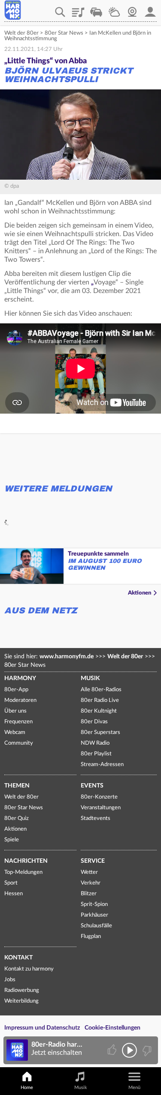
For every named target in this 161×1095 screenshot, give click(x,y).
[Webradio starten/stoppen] (129, 1050)
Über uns (15, 711)
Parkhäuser (94, 915)
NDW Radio (95, 743)
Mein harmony (150, 9)
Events (92, 786)
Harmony (20, 678)
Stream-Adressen (102, 764)
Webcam (132, 9)
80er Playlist (96, 754)
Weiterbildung (21, 1001)
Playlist (78, 9)
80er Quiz (16, 818)
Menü (134, 1087)
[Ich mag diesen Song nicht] (146, 1050)
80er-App (16, 690)
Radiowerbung (21, 990)
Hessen (13, 894)
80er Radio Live (100, 700)
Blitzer (89, 894)
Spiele (11, 840)
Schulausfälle (96, 926)
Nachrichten (26, 861)
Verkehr (96, 9)
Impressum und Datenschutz (42, 1028)
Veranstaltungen (101, 808)
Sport (11, 883)
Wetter (114, 9)
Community (18, 743)
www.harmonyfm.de (66, 657)
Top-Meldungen (23, 872)
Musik (90, 678)
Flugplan (91, 936)
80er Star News (64, 33)
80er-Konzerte (99, 797)
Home (27, 1087)
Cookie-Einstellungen (112, 1028)
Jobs (9, 980)
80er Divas (94, 722)
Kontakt (18, 958)
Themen (17, 786)
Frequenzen (18, 722)
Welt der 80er (21, 33)
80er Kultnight (99, 711)
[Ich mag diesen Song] (112, 1050)
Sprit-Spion (94, 904)
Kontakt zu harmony (29, 969)
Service (93, 861)
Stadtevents (95, 818)
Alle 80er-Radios (101, 690)
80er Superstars (100, 732)
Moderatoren (20, 700)
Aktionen (139, 593)
